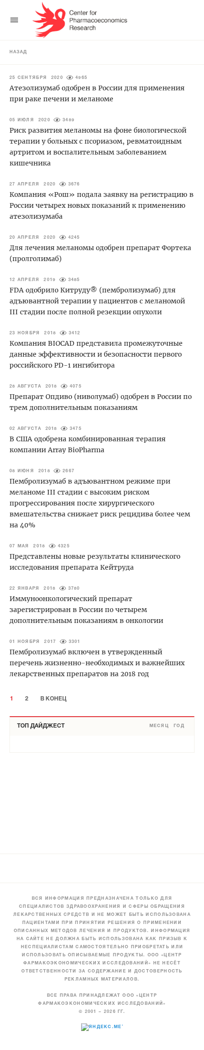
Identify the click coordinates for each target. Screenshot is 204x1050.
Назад (18, 52)
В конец (53, 698)
